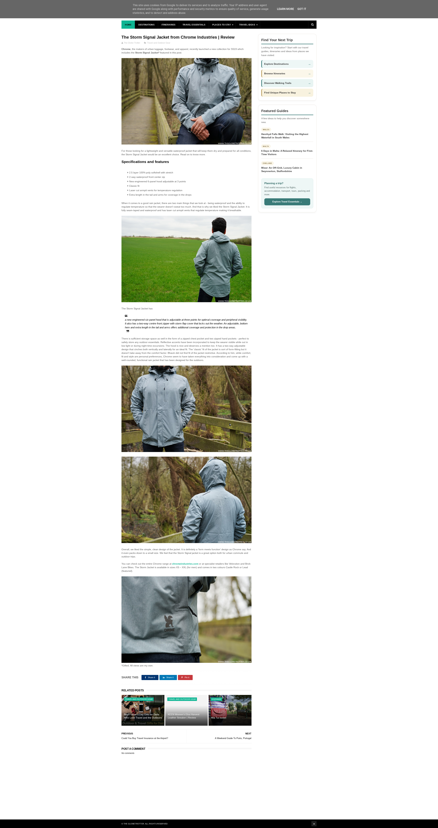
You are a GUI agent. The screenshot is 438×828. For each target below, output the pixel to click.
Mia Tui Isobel (218, 717)
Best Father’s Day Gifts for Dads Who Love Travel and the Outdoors (143, 716)
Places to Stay (221, 25)
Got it (301, 9)
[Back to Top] (314, 823)
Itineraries (169, 25)
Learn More (285, 9)
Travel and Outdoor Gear (158, 43)
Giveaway (216, 699)
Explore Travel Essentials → (287, 201)
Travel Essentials (194, 25)
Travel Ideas (247, 25)
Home (128, 25)
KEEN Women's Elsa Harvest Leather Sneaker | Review (183, 716)
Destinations (146, 25)
